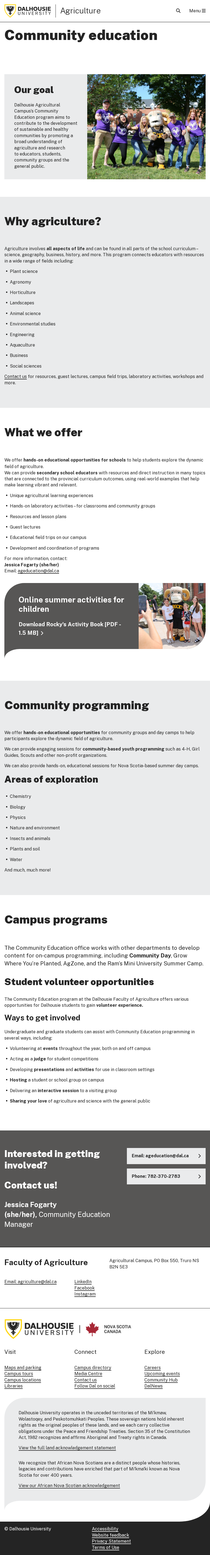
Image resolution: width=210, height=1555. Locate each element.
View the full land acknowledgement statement (67, 1447)
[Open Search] (178, 10)
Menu (195, 10)
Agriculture (80, 10)
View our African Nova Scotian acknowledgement (69, 1485)
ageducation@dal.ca (38, 570)
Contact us (15, 376)
